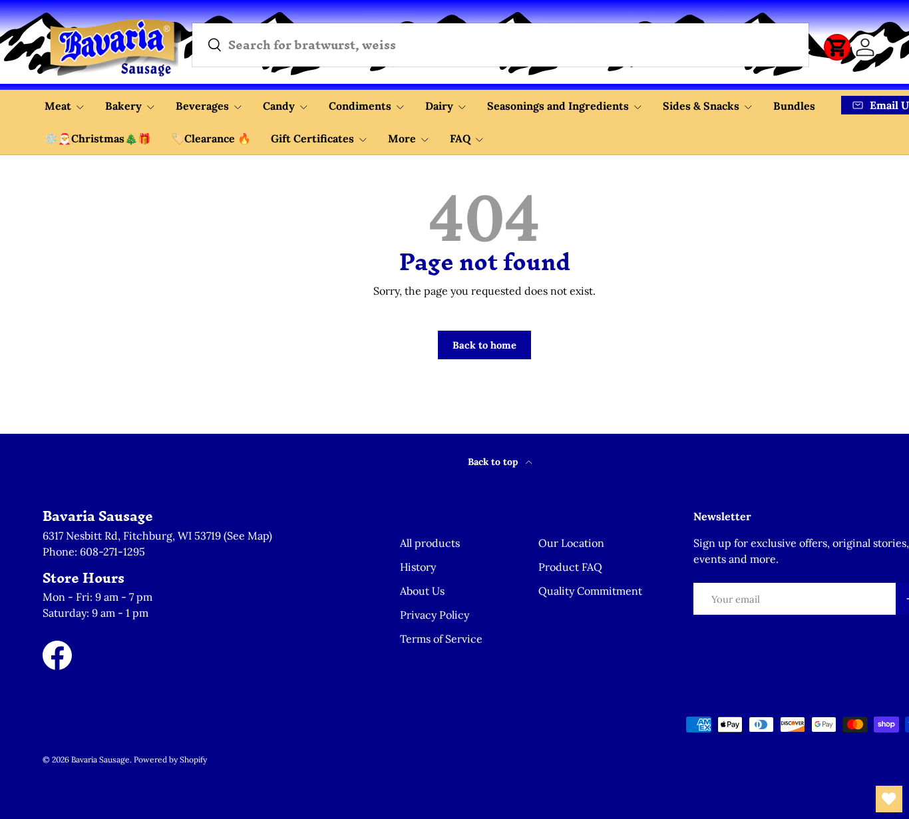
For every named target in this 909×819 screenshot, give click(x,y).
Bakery (123, 105)
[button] (837, 47)
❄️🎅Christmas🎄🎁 (98, 138)
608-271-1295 (112, 551)
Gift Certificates (312, 138)
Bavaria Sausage (100, 759)
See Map (248, 535)
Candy (279, 105)
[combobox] (500, 45)
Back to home (484, 345)
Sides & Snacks (701, 105)
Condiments (360, 105)
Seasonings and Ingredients (558, 105)
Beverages (202, 105)
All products (430, 543)
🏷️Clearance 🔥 (211, 138)
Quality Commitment (590, 590)
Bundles (794, 105)
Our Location (571, 543)
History (418, 566)
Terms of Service (441, 638)
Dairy (439, 105)
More (402, 138)
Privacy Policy (434, 614)
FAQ (460, 138)
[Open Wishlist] (889, 799)
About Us (422, 590)
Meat (58, 105)
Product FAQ (570, 566)
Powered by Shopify (170, 759)
